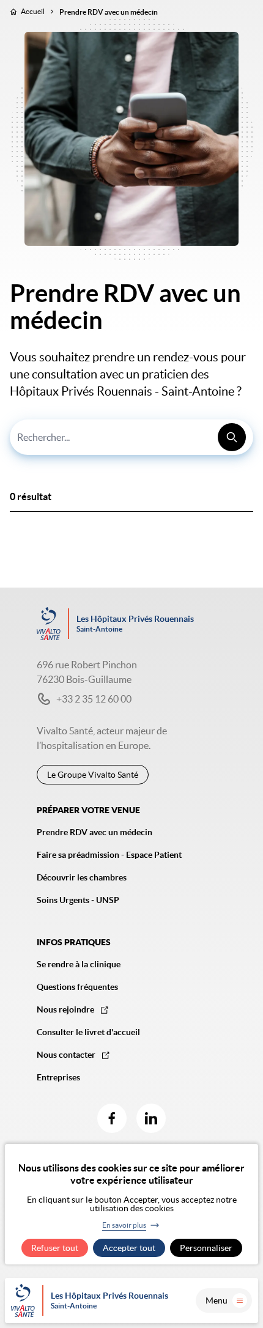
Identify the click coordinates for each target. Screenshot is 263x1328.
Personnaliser (206, 1248)
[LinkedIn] (151, 1118)
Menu (217, 1300)
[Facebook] (112, 1118)
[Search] (232, 437)
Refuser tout (54, 1248)
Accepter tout (129, 1248)
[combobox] (131, 437)
